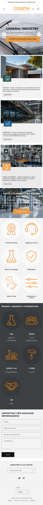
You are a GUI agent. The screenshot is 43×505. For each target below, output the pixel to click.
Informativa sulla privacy (21, 500)
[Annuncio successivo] (39, 2)
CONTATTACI (21, 211)
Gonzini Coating (20, 498)
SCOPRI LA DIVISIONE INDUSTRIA (23, 39)
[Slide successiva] (39, 34)
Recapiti (32, 500)
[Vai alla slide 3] (24, 52)
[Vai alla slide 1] (19, 52)
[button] (4, 9)
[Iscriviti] (33, 470)
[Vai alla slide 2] (21, 52)
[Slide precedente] (4, 34)
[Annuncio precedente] (4, 2)
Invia (8, 455)
